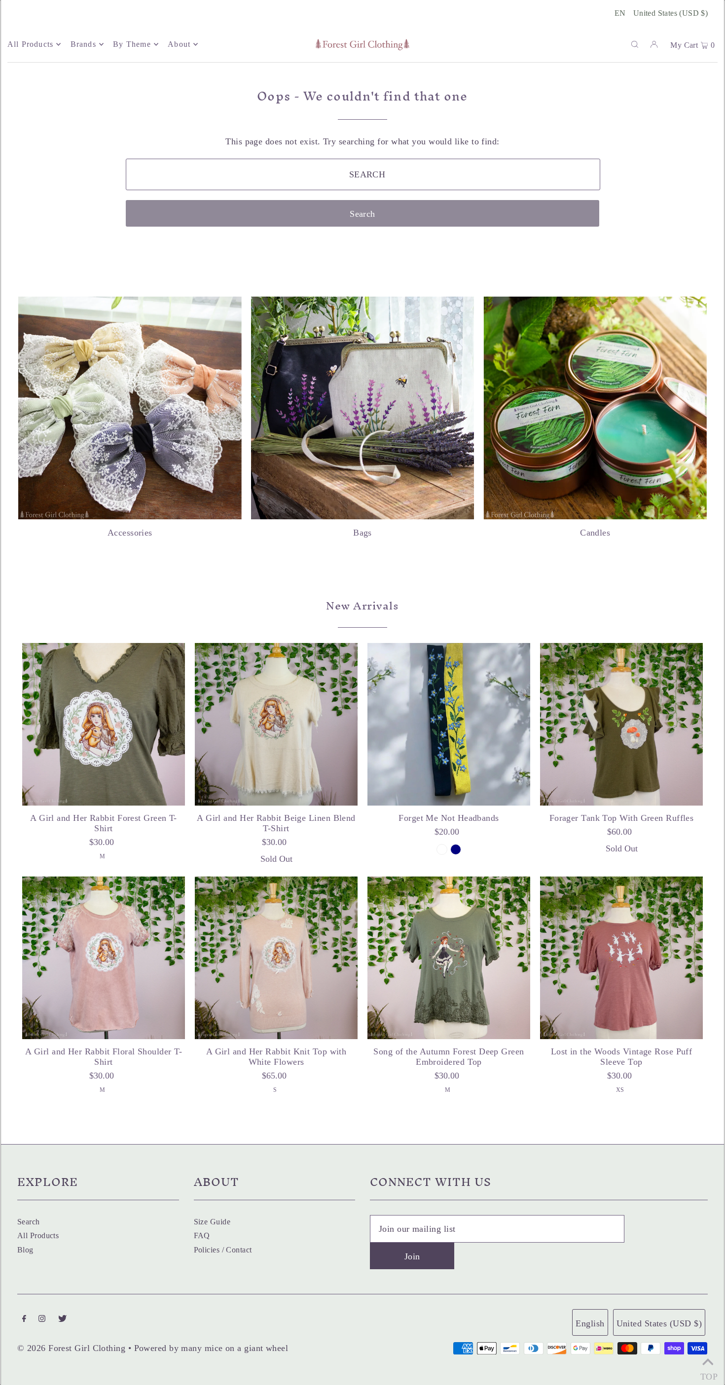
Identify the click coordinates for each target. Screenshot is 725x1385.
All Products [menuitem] (30, 44)
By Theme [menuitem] (132, 44)
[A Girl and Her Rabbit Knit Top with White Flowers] (276, 958)
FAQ (202, 1235)
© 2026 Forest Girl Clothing (71, 1348)
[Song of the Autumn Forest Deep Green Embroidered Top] (448, 958)
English (590, 1323)
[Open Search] (634, 44)
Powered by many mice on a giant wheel (211, 1348)
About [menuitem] (179, 44)
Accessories (130, 533)
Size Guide (212, 1221)
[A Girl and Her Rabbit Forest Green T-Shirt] (103, 724)
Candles (595, 533)
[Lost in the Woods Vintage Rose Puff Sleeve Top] (621, 958)
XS (620, 1089)
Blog (25, 1250)
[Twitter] (62, 1319)
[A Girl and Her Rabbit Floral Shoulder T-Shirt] (103, 958)
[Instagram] (41, 1319)
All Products (38, 1235)
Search (28, 1221)
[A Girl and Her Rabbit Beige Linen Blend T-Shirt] (276, 724)
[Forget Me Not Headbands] (448, 724)
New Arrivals (362, 606)
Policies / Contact (223, 1250)
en (620, 13)
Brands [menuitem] (83, 44)
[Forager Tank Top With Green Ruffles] (621, 724)
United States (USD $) (670, 13)
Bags (362, 533)
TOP (707, 1373)
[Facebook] (24, 1319)
